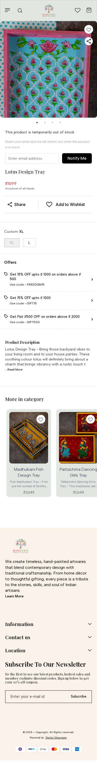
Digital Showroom (56, 737)
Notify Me (77, 158)
